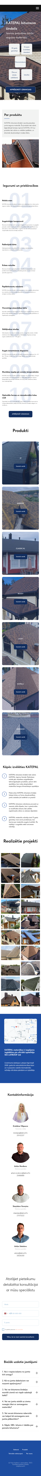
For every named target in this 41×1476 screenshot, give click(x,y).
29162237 (20, 1135)
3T (20, 458)
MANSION (20, 729)
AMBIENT (20, 503)
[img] (20, 1031)
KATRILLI (20, 684)
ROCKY (20, 594)
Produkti (25, 1449)
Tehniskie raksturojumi (16, 1453)
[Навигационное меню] (37, 8)
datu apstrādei (19, 1329)
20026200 (20, 1256)
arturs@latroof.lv (20, 1253)
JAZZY (20, 639)
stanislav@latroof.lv (20, 1213)
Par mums (29, 1453)
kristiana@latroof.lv (20, 1133)
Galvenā (16, 1449)
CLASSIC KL (20, 548)
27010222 (20, 1216)
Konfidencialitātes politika (20, 1464)
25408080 (20, 1176)
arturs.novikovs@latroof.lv (20, 1173)
